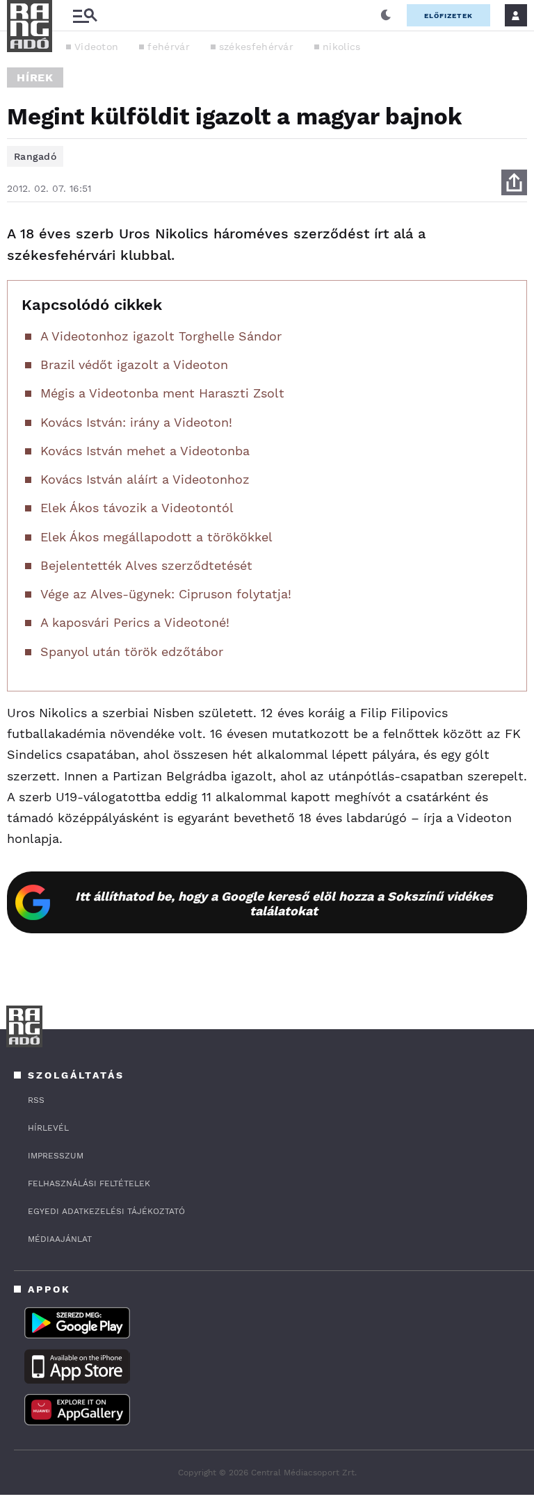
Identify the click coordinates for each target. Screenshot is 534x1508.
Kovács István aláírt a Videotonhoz (145, 479)
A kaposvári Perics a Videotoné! (134, 622)
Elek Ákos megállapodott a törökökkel (156, 537)
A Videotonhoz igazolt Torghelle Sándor (161, 336)
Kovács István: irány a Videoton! (136, 422)
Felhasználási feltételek (89, 1183)
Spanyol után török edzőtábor (131, 651)
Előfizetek (448, 15)
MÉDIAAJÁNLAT (60, 1239)
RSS (36, 1100)
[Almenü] (85, 15)
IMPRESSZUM (55, 1156)
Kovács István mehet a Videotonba (145, 450)
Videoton (96, 46)
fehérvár (168, 46)
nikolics (341, 46)
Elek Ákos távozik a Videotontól (137, 507)
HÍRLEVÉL (48, 1128)
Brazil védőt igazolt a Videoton (134, 364)
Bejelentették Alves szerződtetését (146, 565)
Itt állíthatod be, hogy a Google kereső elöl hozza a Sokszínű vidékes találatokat (284, 903)
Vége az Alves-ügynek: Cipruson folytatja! (165, 594)
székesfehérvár (256, 46)
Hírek (35, 77)
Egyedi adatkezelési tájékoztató (106, 1211)
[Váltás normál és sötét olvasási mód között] (386, 15)
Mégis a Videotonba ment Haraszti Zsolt (162, 393)
